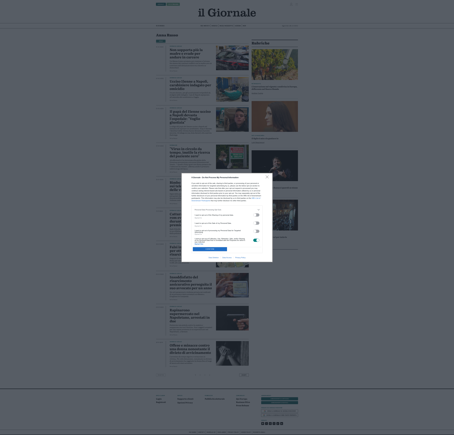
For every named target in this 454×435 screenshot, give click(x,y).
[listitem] (227, 210)
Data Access (227, 257)
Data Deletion (214, 257)
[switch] (256, 215)
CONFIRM (210, 249)
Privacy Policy (240, 257)
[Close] (268, 177)
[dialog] (227, 217)
